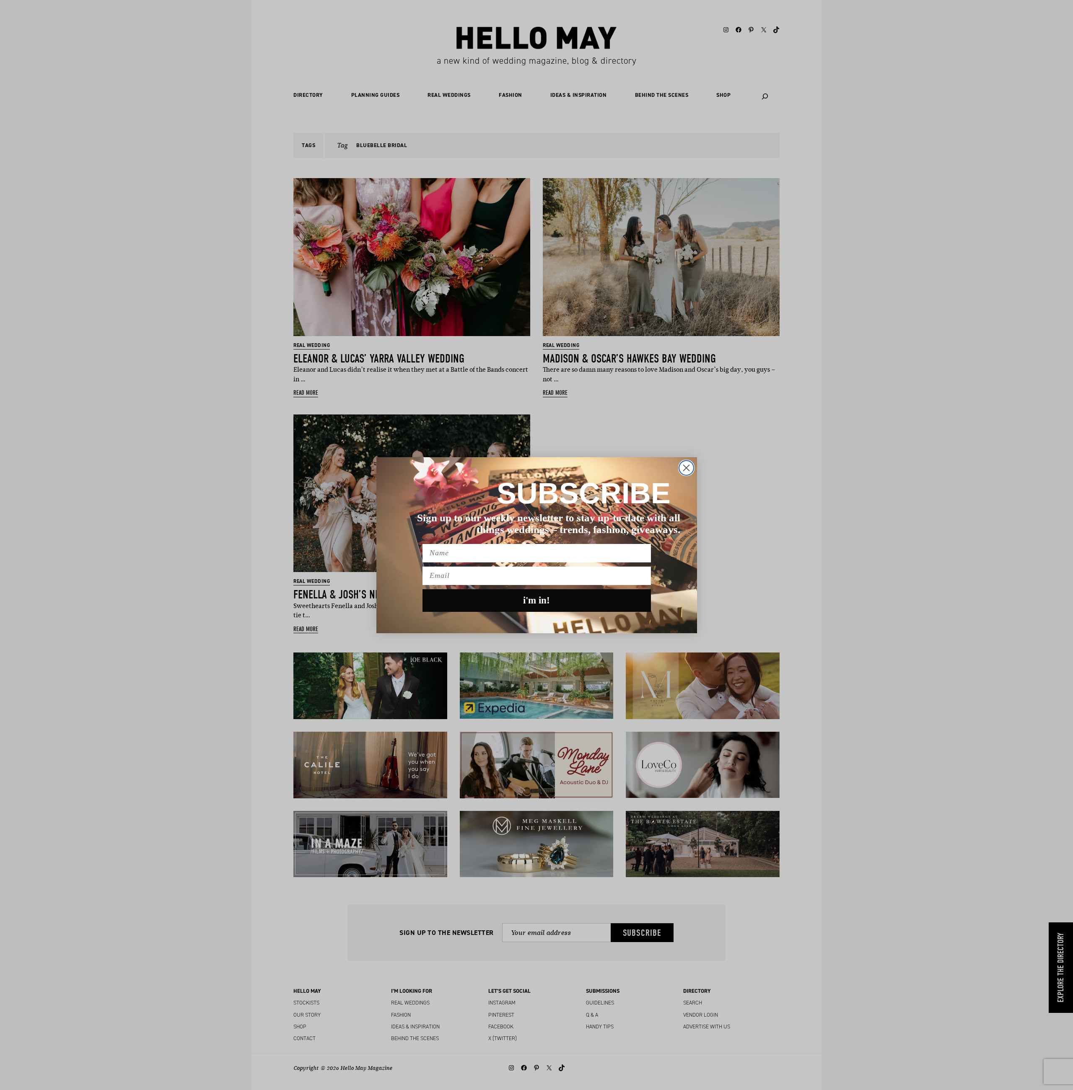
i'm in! (536, 600)
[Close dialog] (686, 468)
